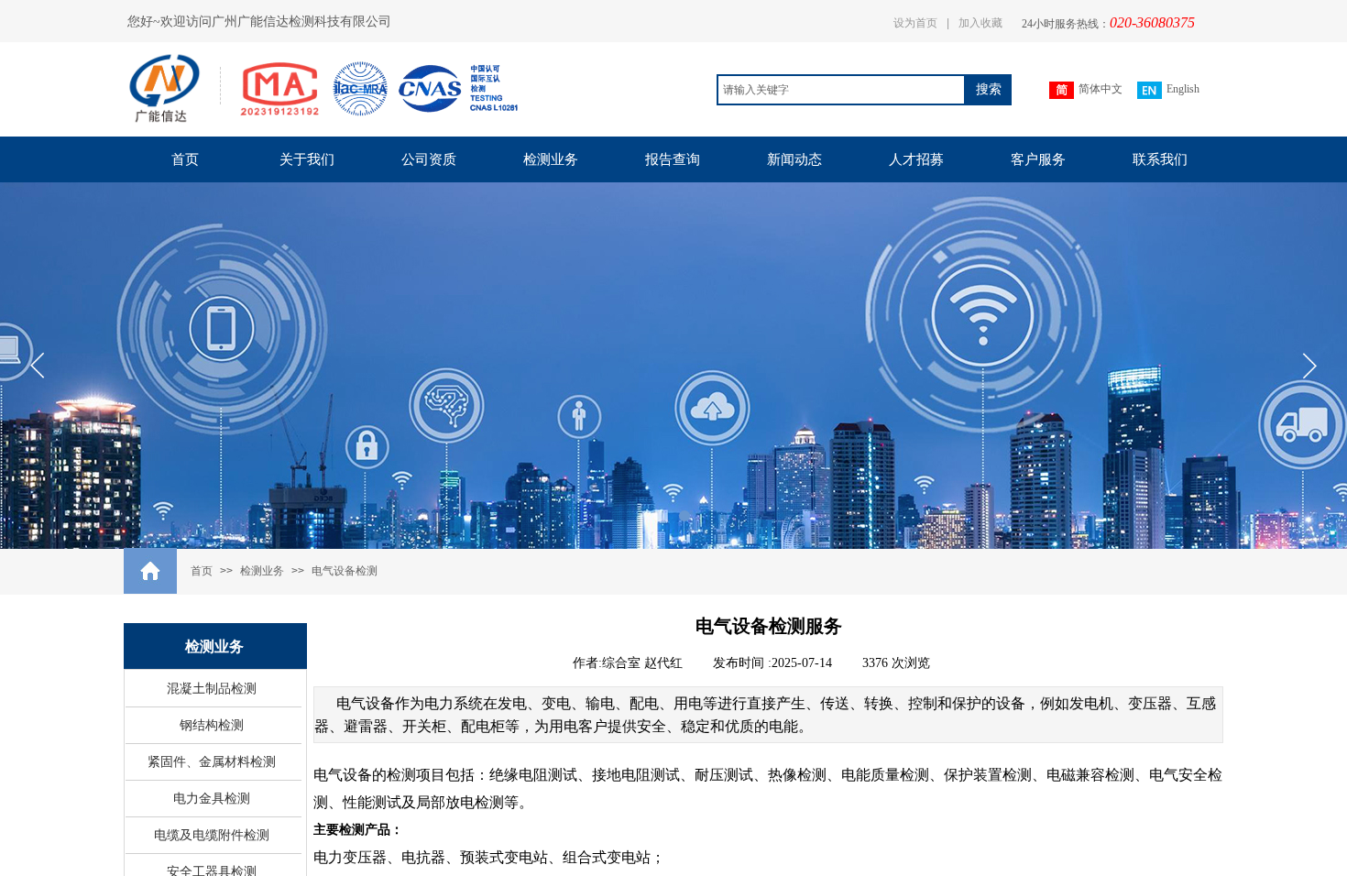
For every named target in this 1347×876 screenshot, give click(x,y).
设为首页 (915, 22)
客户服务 (1038, 159)
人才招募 (916, 159)
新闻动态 (794, 159)
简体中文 (1100, 88)
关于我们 (306, 159)
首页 (185, 159)
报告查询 (672, 159)
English (1182, 88)
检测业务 (550, 159)
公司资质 (428, 159)
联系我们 (1160, 159)
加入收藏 (980, 22)
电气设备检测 (345, 570)
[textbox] (841, 89)
